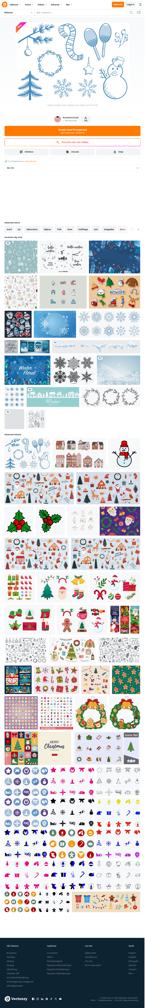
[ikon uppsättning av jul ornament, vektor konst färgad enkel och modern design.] (56, 680)
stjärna (47, 229)
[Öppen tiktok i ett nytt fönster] (51, 999)
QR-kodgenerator (14, 985)
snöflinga (83, 229)
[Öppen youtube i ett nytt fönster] (60, 999)
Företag (10, 965)
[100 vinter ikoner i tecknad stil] (21, 712)
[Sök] (129, 12)
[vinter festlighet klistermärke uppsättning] (18, 324)
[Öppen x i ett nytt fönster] (56, 999)
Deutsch (131, 965)
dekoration (32, 229)
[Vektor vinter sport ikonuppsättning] (36, 419)
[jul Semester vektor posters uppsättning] (18, 680)
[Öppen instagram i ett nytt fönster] (38, 999)
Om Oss (88, 961)
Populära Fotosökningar (58, 969)
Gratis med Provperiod (71, 131)
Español (130, 957)
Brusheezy (11, 953)
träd (59, 229)
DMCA (50, 957)
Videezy (10, 961)
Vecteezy (10, 957)
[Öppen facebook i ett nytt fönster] (33, 999)
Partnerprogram (54, 961)
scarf (9, 229)
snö (96, 229)
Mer (68, 4)
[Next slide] (133, 229)
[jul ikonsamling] (118, 812)
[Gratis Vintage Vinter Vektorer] (27, 454)
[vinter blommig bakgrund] (114, 257)
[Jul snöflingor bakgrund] (14, 397)
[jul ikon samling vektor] (26, 781)
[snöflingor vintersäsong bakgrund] (55, 324)
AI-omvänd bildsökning (17, 977)
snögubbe (109, 229)
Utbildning (11, 969)
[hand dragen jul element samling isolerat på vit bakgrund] (62, 587)
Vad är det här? (31, 161)
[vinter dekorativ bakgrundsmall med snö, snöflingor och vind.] (118, 370)
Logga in (128, 4)
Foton (28, 4)
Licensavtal (52, 953)
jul (19, 229)
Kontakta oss (91, 957)
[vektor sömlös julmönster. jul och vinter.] (21, 257)
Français (131, 969)
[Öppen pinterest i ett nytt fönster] (47, 999)
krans (123, 229)
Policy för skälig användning (124, 1000)
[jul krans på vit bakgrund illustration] (91, 712)
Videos (41, 4)
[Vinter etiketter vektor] (63, 257)
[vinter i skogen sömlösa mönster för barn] (14, 419)
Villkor (91, 1000)
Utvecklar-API (12, 973)
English (130, 953)
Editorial (55, 4)
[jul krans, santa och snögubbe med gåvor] (124, 620)
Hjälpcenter (90, 953)
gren (70, 229)
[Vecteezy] (4, 4)
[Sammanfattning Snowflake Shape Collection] (74, 370)
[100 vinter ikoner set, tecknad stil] (56, 712)
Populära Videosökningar (59, 973)
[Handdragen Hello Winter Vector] (11, 346)
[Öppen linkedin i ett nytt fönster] (42, 999)
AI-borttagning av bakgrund (19, 981)
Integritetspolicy (103, 1000)
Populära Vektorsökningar (59, 965)
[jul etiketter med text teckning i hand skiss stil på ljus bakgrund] (82, 521)
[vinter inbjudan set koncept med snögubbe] (35, 346)
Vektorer (14, 4)
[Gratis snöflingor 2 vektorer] (109, 324)
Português (132, 961)
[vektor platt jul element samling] (95, 680)
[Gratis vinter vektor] (63, 292)
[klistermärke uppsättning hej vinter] (114, 292)
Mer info (10, 168)
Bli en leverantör (93, 965)
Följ (84, 120)
